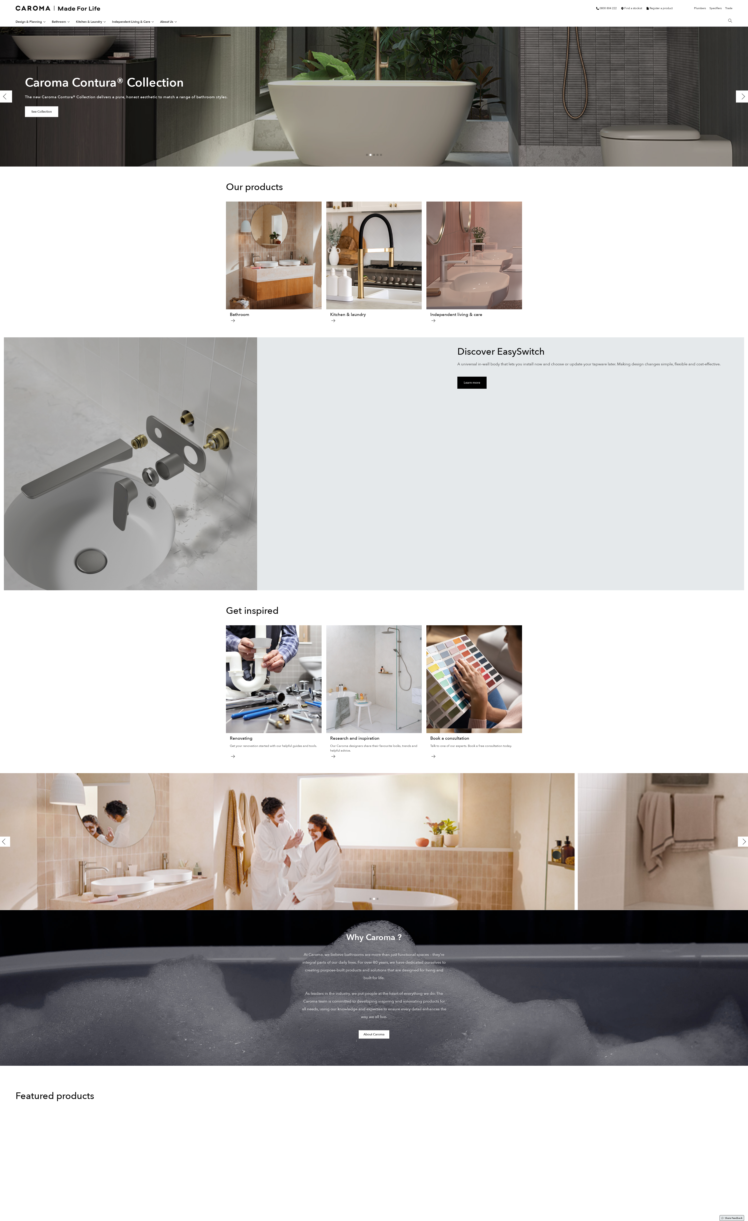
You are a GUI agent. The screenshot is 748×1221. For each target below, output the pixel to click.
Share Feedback (733, 1218)
